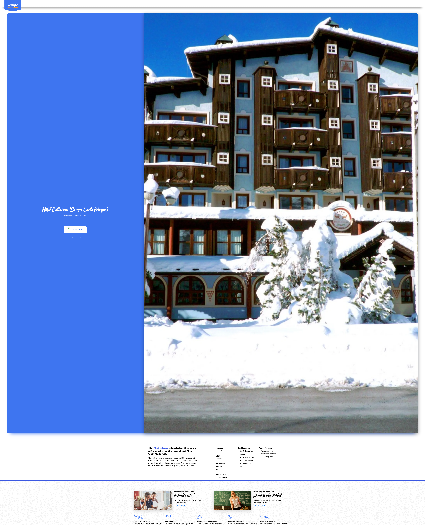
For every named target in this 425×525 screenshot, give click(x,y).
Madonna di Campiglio (73, 215)
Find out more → (180, 505)
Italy (84, 215)
